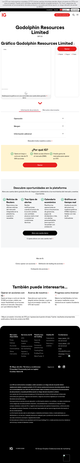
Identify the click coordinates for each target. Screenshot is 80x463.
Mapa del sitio (17, 367)
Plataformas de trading (38, 335)
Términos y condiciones (31, 367)
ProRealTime (38, 353)
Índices (12, 343)
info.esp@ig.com (64, 351)
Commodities (14, 348)
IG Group (39, 448)
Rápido (61, 54)
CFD (22, 338)
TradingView (38, 350)
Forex (12, 340)
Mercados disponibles (14, 335)
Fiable (74, 54)
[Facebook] (59, 367)
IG (10, 367)
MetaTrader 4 (39, 356)
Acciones (13, 346)
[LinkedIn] (64, 367)
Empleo (45, 448)
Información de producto (30, 110)
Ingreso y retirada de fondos (25, 353)
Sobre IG (20, 371)
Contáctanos (63, 335)
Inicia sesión (74, 9)
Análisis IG (50, 335)
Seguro (68, 54)
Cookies (13, 371)
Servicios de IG (26, 335)
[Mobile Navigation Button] (77, 15)
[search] (73, 15)
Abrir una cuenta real (62, 15)
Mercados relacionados (51, 110)
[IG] (4, 15)
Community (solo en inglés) (28, 369)
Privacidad (14, 369)
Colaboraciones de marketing (59, 448)
